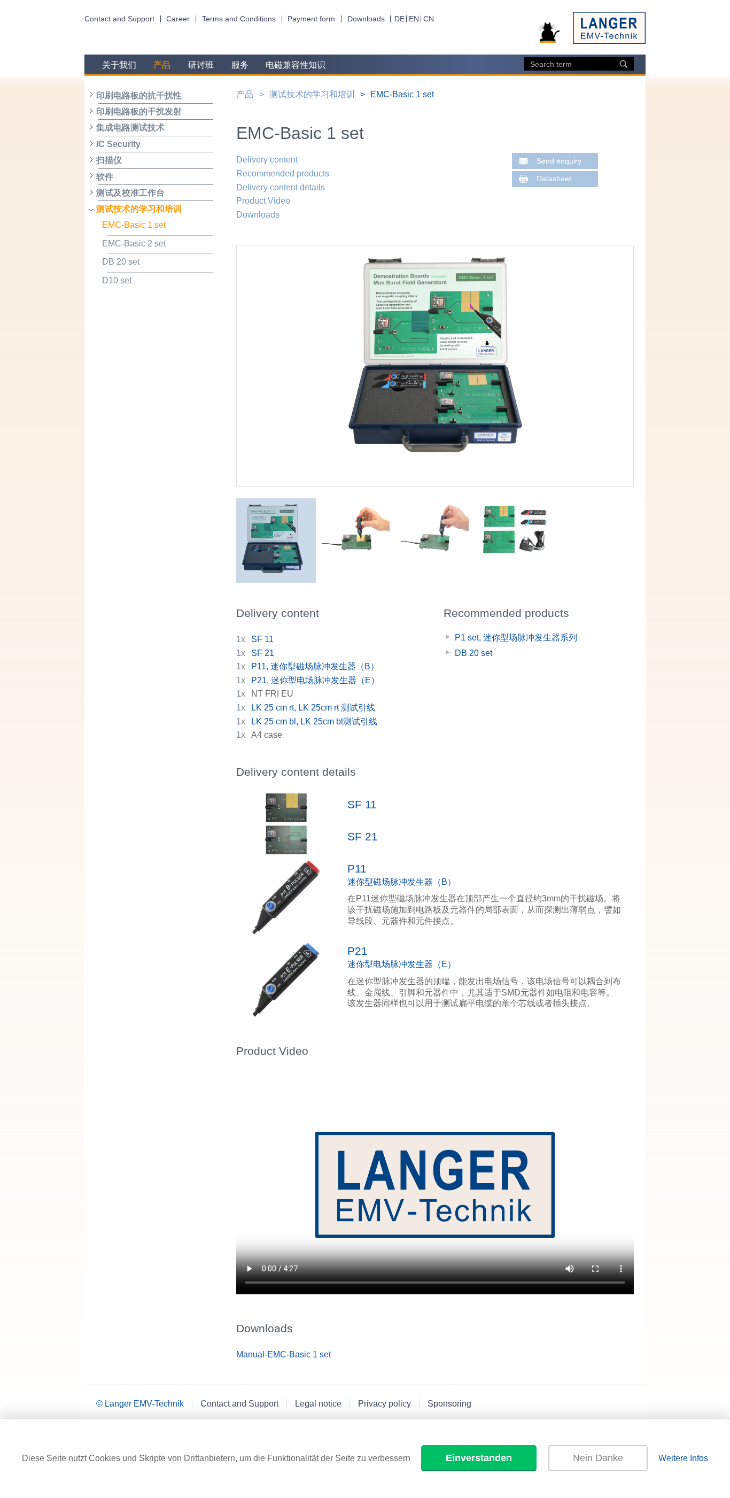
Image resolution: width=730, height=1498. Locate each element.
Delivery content (267, 159)
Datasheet (554, 179)
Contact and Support (119, 19)
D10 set (116, 280)
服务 (239, 65)
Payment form (311, 19)
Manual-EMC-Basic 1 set (283, 1354)
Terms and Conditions (239, 19)
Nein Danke (598, 1458)
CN (428, 19)
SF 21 (262, 653)
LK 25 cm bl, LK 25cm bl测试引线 (314, 721)
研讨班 (201, 65)
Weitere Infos (683, 1458)
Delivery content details (280, 187)
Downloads (366, 19)
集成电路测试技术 (130, 127)
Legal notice (318, 1403)
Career (178, 19)
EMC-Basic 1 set (134, 224)
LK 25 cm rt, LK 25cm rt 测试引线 (313, 707)
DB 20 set (120, 261)
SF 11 (262, 639)
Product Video (263, 200)
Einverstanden (479, 1458)
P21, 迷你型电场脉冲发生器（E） (315, 680)
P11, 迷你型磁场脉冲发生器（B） (315, 666)
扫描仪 (109, 160)
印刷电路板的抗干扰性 (139, 95)
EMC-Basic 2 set (134, 243)
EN (414, 19)
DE (399, 19)
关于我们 (119, 65)
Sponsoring (449, 1403)
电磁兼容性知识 (295, 65)
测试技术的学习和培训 (139, 208)
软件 (104, 176)
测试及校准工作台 (130, 192)
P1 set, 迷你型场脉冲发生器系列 (516, 637)
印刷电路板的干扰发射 (139, 111)
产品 (161, 65)
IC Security (118, 144)
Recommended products (282, 173)
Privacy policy (384, 1403)
